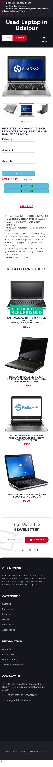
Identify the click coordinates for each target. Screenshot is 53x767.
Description (26, 206)
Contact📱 (8, 150)
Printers (6, 614)
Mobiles (6, 619)
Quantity (7, 161)
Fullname (7, 139)
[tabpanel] (26, 110)
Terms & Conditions (12, 664)
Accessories (8, 629)
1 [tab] (22, 121)
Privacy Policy (9, 659)
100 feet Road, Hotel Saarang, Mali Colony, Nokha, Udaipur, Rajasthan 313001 (25, 10)
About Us (7, 649)
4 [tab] (31, 121)
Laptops (6, 603)
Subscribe (38, 539)
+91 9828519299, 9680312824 (17, 3)
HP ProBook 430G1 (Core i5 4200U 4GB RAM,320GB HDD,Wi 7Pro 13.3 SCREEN (26, 438)
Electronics (8, 624)
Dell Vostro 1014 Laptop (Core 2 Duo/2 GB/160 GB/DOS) (26, 495)
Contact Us (8, 654)
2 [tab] (25, 121)
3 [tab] (28, 121)
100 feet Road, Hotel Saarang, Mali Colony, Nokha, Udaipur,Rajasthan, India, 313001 (23, 687)
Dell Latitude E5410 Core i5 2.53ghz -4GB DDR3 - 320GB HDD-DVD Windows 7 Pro (26, 379)
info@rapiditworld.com (15, 6)
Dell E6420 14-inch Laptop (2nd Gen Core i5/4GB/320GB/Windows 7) (26, 320)
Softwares (7, 609)
